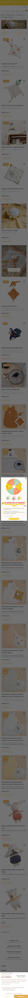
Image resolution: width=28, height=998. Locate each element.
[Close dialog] (26, 478)
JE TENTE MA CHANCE (14, 518)
